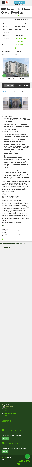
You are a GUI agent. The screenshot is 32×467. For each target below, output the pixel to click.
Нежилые (26, 85)
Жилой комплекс (5, 15)
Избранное (17, 4)
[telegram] (22, 461)
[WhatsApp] (14, 78)
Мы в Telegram (20, 2)
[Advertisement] (16, 324)
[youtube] (20, 461)
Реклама (6, 415)
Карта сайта (7, 416)
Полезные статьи (8, 411)
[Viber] (11, 78)
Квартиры (18, 85)
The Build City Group (20, 38)
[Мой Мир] (18, 78)
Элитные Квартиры (7, 425)
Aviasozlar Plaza (16, 15)
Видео (12, 91)
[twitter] (24, 461)
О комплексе (9, 85)
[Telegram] (9, 78)
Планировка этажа (23, 91)
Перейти (5, 438)
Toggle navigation (3, 2)
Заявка (5, 451)
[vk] (18, 464)
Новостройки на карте (10, 413)
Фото (6, 91)
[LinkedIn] (23, 78)
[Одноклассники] (16, 78)
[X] (21, 78)
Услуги (5, 410)
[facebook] (17, 461)
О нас (5, 408)
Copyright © (4, 457)
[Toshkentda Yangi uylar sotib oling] (7, 2)
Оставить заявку (21, 48)
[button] (26, 95)
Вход (23, 4)
